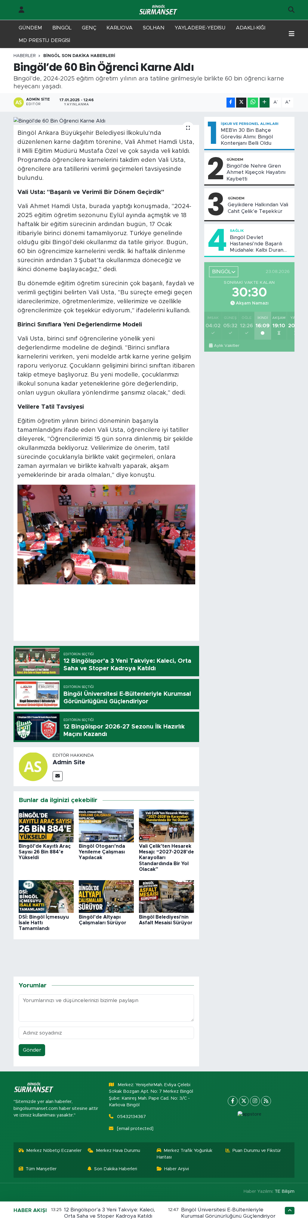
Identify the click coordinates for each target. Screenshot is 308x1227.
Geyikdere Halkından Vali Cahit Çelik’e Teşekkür (258, 208)
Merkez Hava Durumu (118, 1150)
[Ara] (291, 10)
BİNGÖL (62, 27)
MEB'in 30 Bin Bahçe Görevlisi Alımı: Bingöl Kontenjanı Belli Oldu (247, 137)
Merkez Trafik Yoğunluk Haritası (185, 1153)
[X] (244, 1101)
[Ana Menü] (291, 34)
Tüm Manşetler (41, 1169)
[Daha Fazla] (265, 103)
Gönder (32, 1050)
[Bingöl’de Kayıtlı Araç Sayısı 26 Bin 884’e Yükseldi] (46, 825)
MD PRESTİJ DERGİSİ (44, 40)
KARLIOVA (119, 27)
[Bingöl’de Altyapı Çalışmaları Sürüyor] (106, 896)
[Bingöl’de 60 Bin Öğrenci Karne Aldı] (106, 121)
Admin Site (69, 762)
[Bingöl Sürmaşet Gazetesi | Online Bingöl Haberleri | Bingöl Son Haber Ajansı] (159, 10)
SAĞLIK (237, 230)
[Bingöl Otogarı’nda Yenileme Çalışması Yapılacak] (106, 825)
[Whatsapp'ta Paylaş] (253, 103)
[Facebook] (233, 1101)
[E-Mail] (58, 776)
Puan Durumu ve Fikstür (257, 1150)
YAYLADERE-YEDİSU (200, 27)
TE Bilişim (284, 1191)
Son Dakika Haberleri (115, 1169)
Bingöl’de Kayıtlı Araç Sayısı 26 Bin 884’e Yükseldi (45, 852)
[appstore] (249, 1114)
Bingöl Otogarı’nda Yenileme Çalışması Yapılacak (102, 852)
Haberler (25, 56)
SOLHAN (154, 27)
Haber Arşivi (176, 1169)
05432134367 (131, 1116)
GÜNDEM (30, 27)
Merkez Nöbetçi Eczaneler (54, 1150)
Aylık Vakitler (226, 346)
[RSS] (266, 1101)
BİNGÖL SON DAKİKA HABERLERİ (79, 56)
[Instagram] (255, 1101)
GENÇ (89, 27)
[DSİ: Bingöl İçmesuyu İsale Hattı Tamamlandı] (46, 896)
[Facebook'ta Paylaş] (230, 103)
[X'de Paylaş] (241, 103)
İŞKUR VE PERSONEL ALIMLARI (250, 124)
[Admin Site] (33, 766)
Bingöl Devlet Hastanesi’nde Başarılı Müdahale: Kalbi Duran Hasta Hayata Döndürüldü (261, 244)
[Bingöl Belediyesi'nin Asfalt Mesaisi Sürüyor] (166, 896)
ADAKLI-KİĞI (250, 27)
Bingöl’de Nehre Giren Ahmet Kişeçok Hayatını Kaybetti (255, 172)
